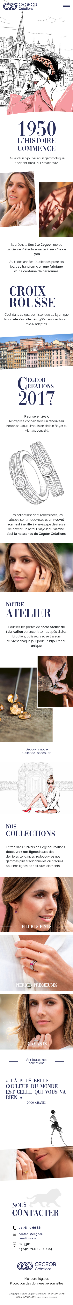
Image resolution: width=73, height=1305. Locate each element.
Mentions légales (36, 1279)
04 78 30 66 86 (29, 1228)
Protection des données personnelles (36, 1283)
